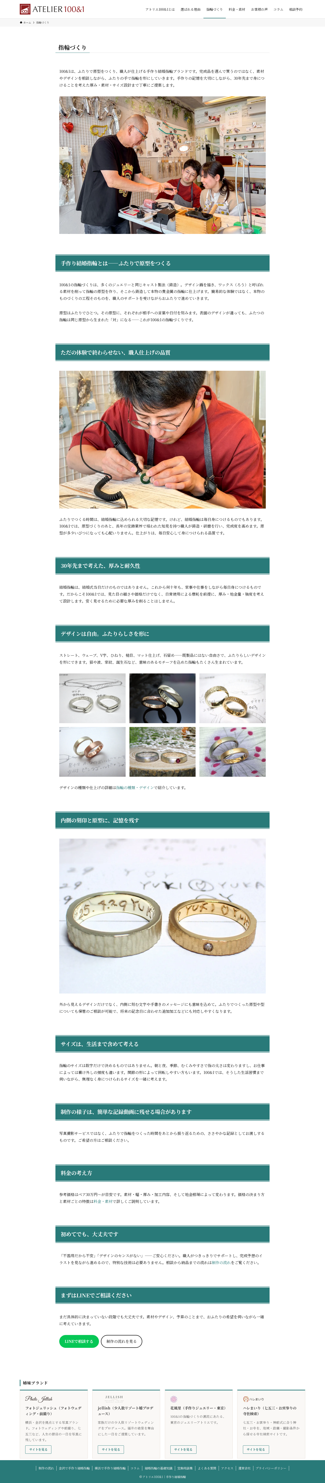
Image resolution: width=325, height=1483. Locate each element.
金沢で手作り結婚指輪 (74, 1468)
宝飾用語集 (185, 1468)
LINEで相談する (79, 1341)
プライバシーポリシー (271, 1468)
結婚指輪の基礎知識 (158, 1468)
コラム (135, 1468)
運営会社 (244, 1468)
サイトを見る (38, 1449)
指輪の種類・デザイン (135, 787)
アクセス (227, 1468)
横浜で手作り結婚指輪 (110, 1468)
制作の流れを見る (121, 1341)
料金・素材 (103, 1201)
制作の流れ (221, 1262)
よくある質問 (207, 1468)
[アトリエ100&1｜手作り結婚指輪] (52, 9)
